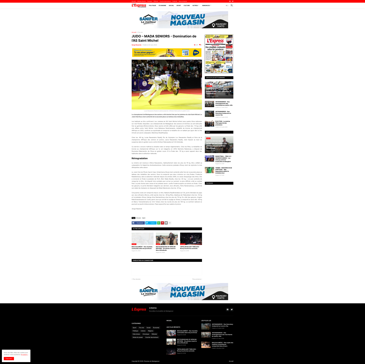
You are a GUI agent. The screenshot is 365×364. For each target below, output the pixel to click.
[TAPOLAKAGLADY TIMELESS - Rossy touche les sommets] (171, 351)
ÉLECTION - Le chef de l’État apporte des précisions (222, 123)
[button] (227, 5)
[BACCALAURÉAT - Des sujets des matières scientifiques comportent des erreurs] (206, 345)
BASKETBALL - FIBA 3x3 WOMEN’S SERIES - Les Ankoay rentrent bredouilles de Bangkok (223, 158)
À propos (149, 1)
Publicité (174, 1)
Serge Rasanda (136, 45)
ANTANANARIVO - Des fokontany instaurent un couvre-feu (223, 113)
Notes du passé (138, 337)
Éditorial (156, 1)
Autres (195, 5)
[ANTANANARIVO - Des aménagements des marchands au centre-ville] (209, 104)
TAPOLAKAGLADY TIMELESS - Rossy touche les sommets (190, 247)
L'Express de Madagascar (151, 361)
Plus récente (136, 279)
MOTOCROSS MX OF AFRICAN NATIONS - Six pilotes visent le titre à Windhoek (165, 248)
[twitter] (232, 1)
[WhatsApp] (158, 223)
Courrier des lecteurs (165, 1)
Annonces (206, 5)
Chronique (146, 334)
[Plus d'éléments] (169, 223)
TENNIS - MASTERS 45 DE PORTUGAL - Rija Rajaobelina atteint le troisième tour (223, 170)
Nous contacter (183, 1)
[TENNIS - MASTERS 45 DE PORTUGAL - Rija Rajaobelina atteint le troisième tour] (209, 170)
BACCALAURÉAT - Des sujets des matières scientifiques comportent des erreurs (222, 344)
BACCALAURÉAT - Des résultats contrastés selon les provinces (142, 247)
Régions (150, 331)
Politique (152, 5)
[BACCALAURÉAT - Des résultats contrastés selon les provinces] (171, 333)
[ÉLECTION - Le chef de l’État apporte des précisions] (209, 123)
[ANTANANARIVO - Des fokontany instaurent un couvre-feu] (209, 114)
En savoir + (24, 354)
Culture (187, 5)
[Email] (166, 223)
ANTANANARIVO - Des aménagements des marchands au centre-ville (223, 103)
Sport (179, 5)
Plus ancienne (196, 279)
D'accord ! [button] (9, 358)
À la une (140, 32)
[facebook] (230, 1)
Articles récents (141, 1)
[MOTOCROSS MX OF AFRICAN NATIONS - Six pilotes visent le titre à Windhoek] (171, 342)
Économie (162, 5)
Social (171, 5)
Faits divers (136, 334)
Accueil (134, 1)
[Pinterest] (162, 223)
